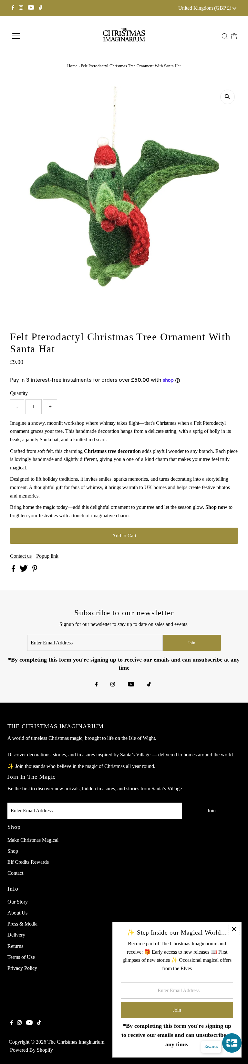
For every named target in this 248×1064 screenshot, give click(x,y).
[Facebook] (13, 8)
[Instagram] (21, 8)
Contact (15, 873)
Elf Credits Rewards (28, 862)
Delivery (16, 935)
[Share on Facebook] (14, 570)
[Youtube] (31, 8)
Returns (15, 946)
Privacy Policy (22, 968)
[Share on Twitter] (24, 570)
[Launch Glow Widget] (232, 1043)
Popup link (47, 556)
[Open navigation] (37, 36)
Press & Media (22, 924)
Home (72, 65)
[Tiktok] (40, 8)
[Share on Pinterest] (34, 570)
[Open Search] (225, 36)
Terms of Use (21, 957)
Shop (12, 851)
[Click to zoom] (227, 97)
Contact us (21, 556)
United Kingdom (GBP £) (205, 8)
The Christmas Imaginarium (75, 1042)
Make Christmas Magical (32, 840)
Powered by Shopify (31, 1050)
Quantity (19, 393)
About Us (17, 913)
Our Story (17, 902)
